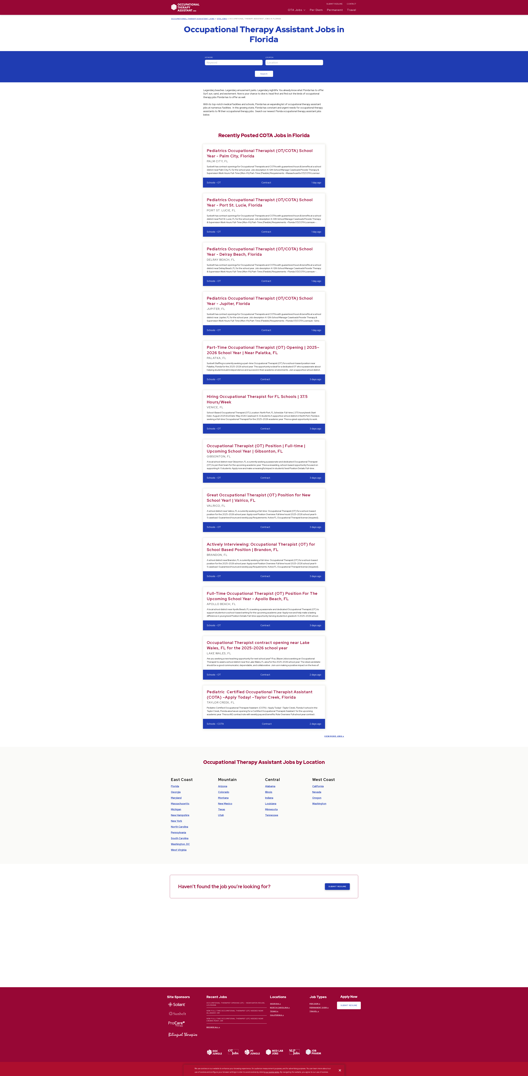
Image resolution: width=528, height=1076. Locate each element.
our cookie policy (272, 1072)
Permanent (335, 10)
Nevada (316, 792)
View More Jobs (333, 736)
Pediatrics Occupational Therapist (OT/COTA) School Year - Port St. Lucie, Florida (260, 202)
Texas (221, 809)
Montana (223, 797)
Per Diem (316, 10)
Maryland (176, 797)
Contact (351, 4)
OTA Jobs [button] (295, 10)
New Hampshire (180, 815)
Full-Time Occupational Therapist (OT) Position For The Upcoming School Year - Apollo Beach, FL (262, 596)
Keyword (209, 57)
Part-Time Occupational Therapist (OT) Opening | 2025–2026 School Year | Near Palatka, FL (263, 350)
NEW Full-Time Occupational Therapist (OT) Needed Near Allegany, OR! (235, 1012)
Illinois (268, 792)
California (318, 786)
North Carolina (179, 826)
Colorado (223, 792)
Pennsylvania (178, 832)
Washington (319, 803)
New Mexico (225, 803)
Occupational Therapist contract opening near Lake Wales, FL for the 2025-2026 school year (258, 645)
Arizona (222, 786)
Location (269, 57)
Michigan (176, 809)
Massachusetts (180, 803)
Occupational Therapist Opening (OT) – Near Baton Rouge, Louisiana (236, 1004)
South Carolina (179, 838)
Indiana (269, 797)
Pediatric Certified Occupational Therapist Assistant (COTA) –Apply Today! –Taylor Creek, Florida (260, 694)
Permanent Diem (318, 1007)
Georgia (176, 792)
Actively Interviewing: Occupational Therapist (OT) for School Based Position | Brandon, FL (261, 547)
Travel (351, 10)
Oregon (316, 797)
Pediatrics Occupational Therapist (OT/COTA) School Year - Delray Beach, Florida (260, 251)
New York (176, 821)
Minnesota (271, 809)
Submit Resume (335, 4)
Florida (175, 786)
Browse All (212, 1027)
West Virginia (178, 849)
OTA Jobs (222, 19)
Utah (221, 815)
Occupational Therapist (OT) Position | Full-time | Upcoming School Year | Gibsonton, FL (256, 448)
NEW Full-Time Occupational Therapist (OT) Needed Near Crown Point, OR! (235, 1019)
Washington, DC (180, 844)
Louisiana (270, 803)
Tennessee (271, 815)
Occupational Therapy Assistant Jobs (193, 19)
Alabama (270, 786)
